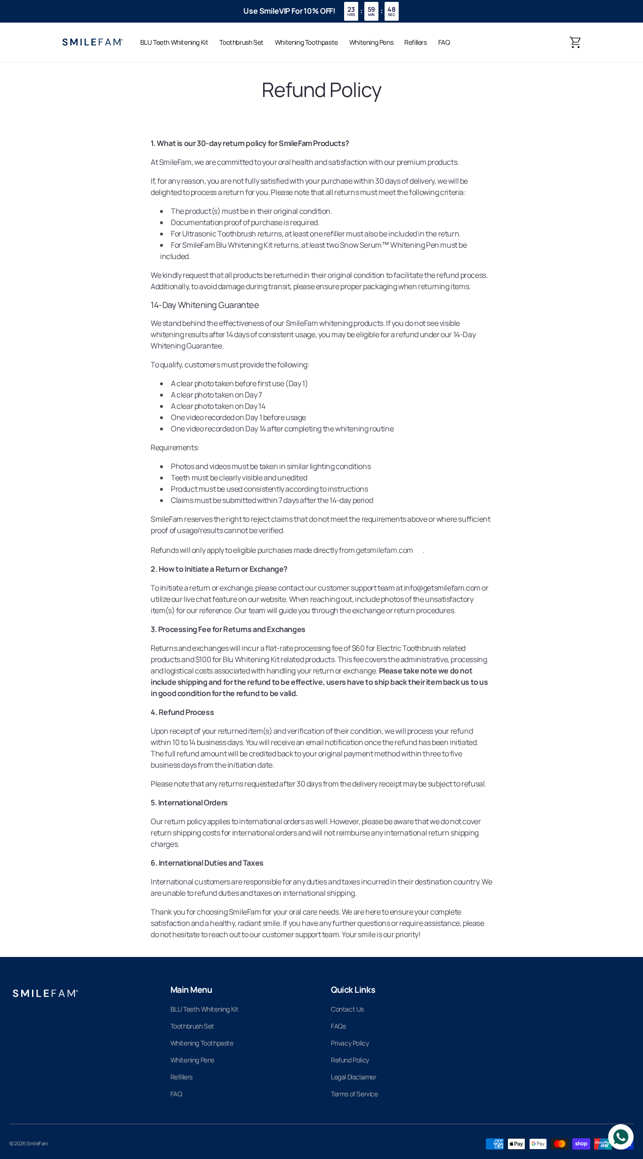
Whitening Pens (192, 1059)
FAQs (338, 1025)
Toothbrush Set (192, 1025)
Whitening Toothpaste (201, 1042)
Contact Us (347, 1009)
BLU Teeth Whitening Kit (204, 1009)
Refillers (181, 1076)
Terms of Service (354, 1093)
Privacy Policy (350, 1042)
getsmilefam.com (384, 550)
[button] (575, 42)
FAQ (176, 1093)
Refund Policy (350, 1059)
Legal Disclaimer (354, 1076)
